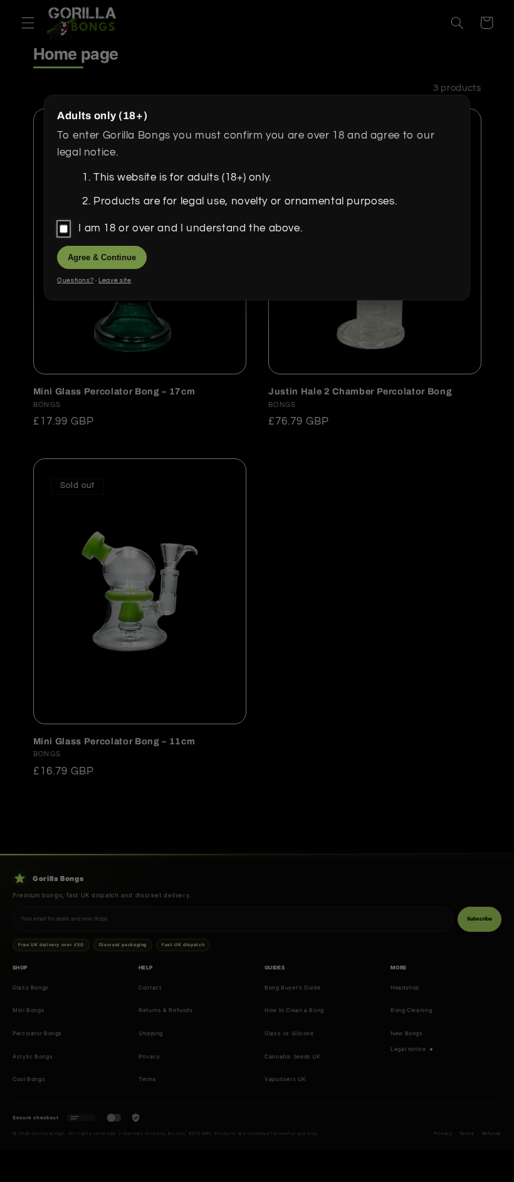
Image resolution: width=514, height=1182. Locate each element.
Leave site (114, 280)
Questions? (75, 280)
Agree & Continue (102, 257)
